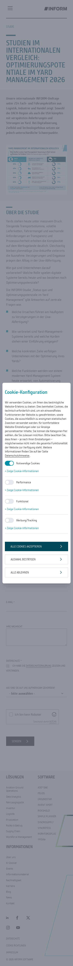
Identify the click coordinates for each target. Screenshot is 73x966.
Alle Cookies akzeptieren (26, 546)
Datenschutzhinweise (17, 455)
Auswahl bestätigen (23, 559)
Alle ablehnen (20, 572)
